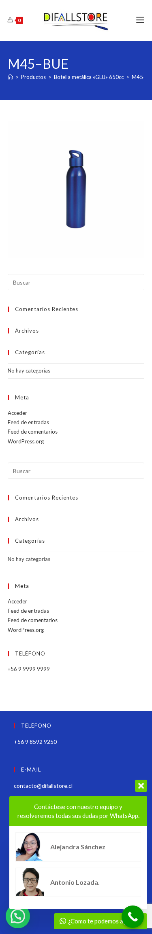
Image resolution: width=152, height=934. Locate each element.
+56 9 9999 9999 (29, 669)
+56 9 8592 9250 (35, 741)
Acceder (17, 413)
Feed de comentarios (33, 431)
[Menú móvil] (140, 20)
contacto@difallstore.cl (43, 785)
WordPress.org (26, 441)
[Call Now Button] (133, 916)
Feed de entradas (28, 422)
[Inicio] (10, 77)
